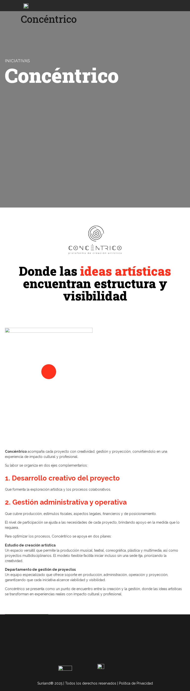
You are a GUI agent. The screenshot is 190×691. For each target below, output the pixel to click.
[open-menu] (182, 5)
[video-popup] (48, 371)
